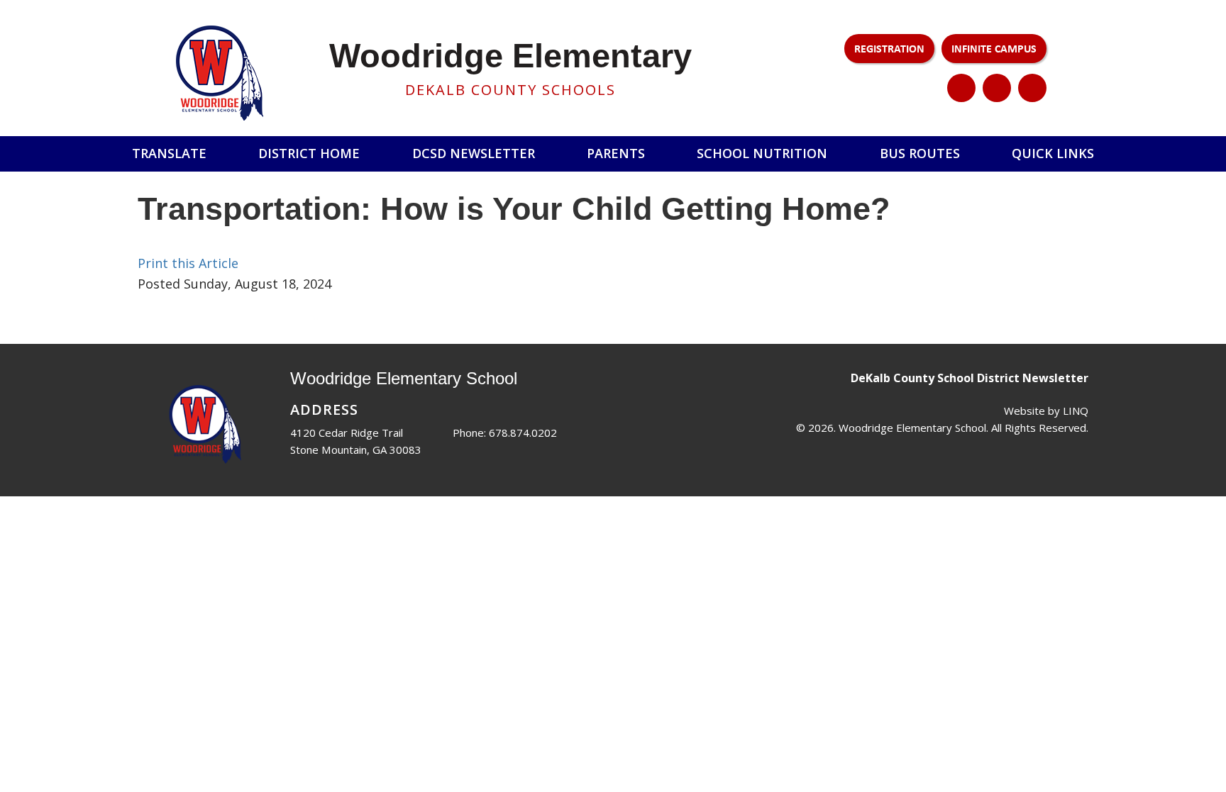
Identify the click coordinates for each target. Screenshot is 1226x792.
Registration (889, 48)
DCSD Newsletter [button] (473, 153)
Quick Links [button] (1053, 153)
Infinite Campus (994, 48)
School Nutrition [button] (762, 153)
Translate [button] (169, 153)
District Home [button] (309, 153)
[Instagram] (997, 88)
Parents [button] (616, 153)
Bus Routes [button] (920, 153)
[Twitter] (961, 88)
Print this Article (188, 263)
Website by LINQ (1046, 410)
